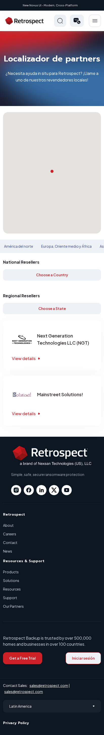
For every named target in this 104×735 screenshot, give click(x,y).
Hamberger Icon (95, 21)
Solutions (11, 580)
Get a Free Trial (22, 658)
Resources (12, 589)
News (7, 551)
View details (24, 358)
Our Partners (13, 606)
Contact (10, 542)
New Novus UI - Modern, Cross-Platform (50, 5)
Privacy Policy (16, 723)
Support (10, 597)
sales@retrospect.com (49, 685)
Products (11, 572)
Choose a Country (52, 274)
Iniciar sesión (83, 658)
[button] (77, 21)
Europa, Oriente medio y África (66, 246)
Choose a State (52, 308)
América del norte (18, 246)
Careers (9, 534)
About (8, 525)
